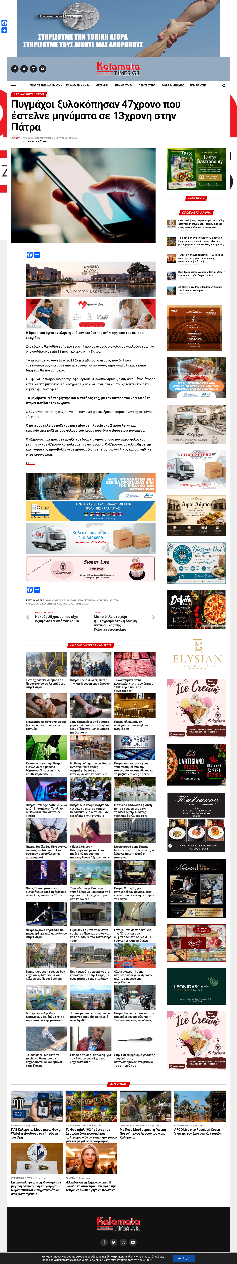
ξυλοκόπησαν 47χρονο (93, 600)
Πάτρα (115, 600)
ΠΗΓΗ (30, 463)
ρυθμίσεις (146, 1259)
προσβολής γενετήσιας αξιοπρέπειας (50, 604)
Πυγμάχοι (83, 604)
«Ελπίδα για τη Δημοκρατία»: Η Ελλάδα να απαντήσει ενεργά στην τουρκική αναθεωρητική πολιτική (200, 258)
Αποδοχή (183, 1258)
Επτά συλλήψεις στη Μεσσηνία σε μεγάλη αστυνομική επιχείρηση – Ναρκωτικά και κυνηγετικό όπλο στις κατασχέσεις (201, 224)
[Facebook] (4, 23)
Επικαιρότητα (124, 85)
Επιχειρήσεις (198, 85)
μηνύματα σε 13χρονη (62, 600)
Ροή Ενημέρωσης (173, 85)
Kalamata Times (38, 141)
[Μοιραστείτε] (4, 30)
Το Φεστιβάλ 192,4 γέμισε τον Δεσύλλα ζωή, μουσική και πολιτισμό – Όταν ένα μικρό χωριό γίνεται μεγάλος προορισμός (201, 241)
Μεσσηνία (102, 85)
